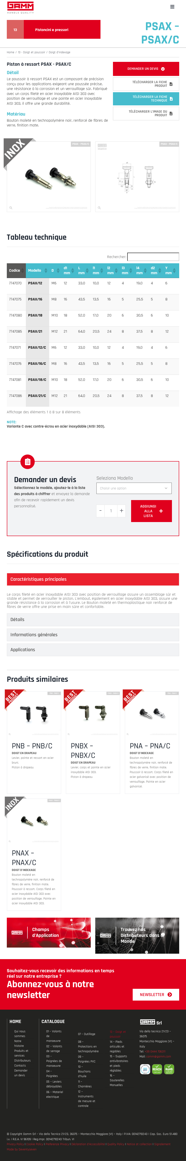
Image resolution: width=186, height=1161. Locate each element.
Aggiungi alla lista (148, 511)
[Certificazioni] (159, 1069)
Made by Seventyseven (22, 1149)
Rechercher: (116, 256)
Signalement (162, 1144)
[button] (22, 270)
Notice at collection (139, 1144)
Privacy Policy (15, 1144)
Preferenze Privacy (57, 1144)
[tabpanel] (93, 601)
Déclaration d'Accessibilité (88, 1144)
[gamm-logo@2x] (20, 3)
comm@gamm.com (158, 1057)
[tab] (93, 579)
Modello (125, 478)
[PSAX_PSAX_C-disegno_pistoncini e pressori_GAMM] (137, 143)
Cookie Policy (34, 1144)
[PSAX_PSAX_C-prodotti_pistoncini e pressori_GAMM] (49, 143)
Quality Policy (115, 1144)
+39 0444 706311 (155, 1052)
